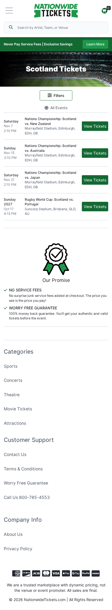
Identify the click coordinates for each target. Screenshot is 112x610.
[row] (56, 126)
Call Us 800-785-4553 (27, 497)
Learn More (95, 44)
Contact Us (15, 454)
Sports (10, 366)
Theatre (12, 394)
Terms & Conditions (23, 468)
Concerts (13, 380)
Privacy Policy (18, 548)
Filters (59, 95)
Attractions (15, 423)
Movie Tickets (18, 408)
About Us (13, 534)
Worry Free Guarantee (26, 483)
